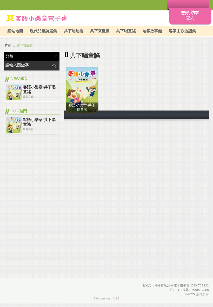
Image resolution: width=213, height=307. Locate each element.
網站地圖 (15, 31)
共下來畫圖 (100, 31)
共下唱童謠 (126, 31)
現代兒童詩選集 (43, 31)
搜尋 (54, 66)
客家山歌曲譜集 (182, 31)
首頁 (8, 45)
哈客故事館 (152, 31)
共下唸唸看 (73, 31)
